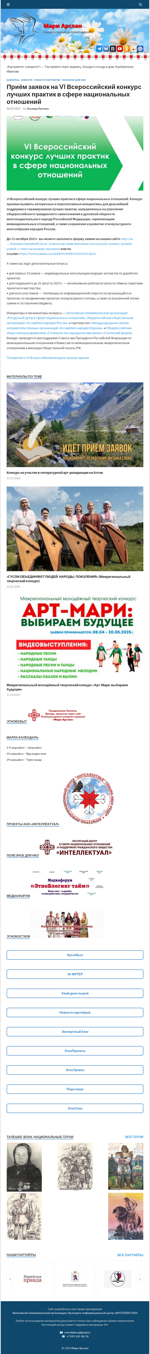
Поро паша (75, 1089)
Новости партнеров (47, 80)
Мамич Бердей (70, 1188)
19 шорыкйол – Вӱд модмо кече (26, 753)
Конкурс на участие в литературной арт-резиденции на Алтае (55, 472)
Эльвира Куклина (38, 108)
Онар (12, 1236)
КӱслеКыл (75, 955)
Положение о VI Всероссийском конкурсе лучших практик (48, 358)
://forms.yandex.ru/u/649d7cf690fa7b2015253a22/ (61, 253)
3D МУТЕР (75, 974)
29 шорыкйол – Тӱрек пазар (24, 759)
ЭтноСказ (75, 1108)
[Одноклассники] (126, 50)
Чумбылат (117, 1236)
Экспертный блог (75, 1031)
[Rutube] (113, 50)
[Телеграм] (99, 50)
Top (140, 1344)
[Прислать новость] (140, 50)
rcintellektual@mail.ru (77, 1332)
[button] (10, 1279)
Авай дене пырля (75, 993)
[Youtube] (120, 50)
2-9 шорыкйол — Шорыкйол (24, 747)
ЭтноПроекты (75, 1051)
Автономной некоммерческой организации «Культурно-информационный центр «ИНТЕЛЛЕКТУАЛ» (75, 1312)
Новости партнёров (75, 1012)
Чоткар (115, 1188)
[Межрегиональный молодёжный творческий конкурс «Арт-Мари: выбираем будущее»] (75, 680)
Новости (26, 80)
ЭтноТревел (75, 1070)
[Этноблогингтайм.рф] (133, 50)
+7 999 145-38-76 (77, 1336)
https (23, 253)
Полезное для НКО (74, 80)
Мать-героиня (19, 1188)
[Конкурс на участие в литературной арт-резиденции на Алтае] (75, 468)
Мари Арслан (62, 25)
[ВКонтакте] (106, 50)
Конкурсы (13, 80)
